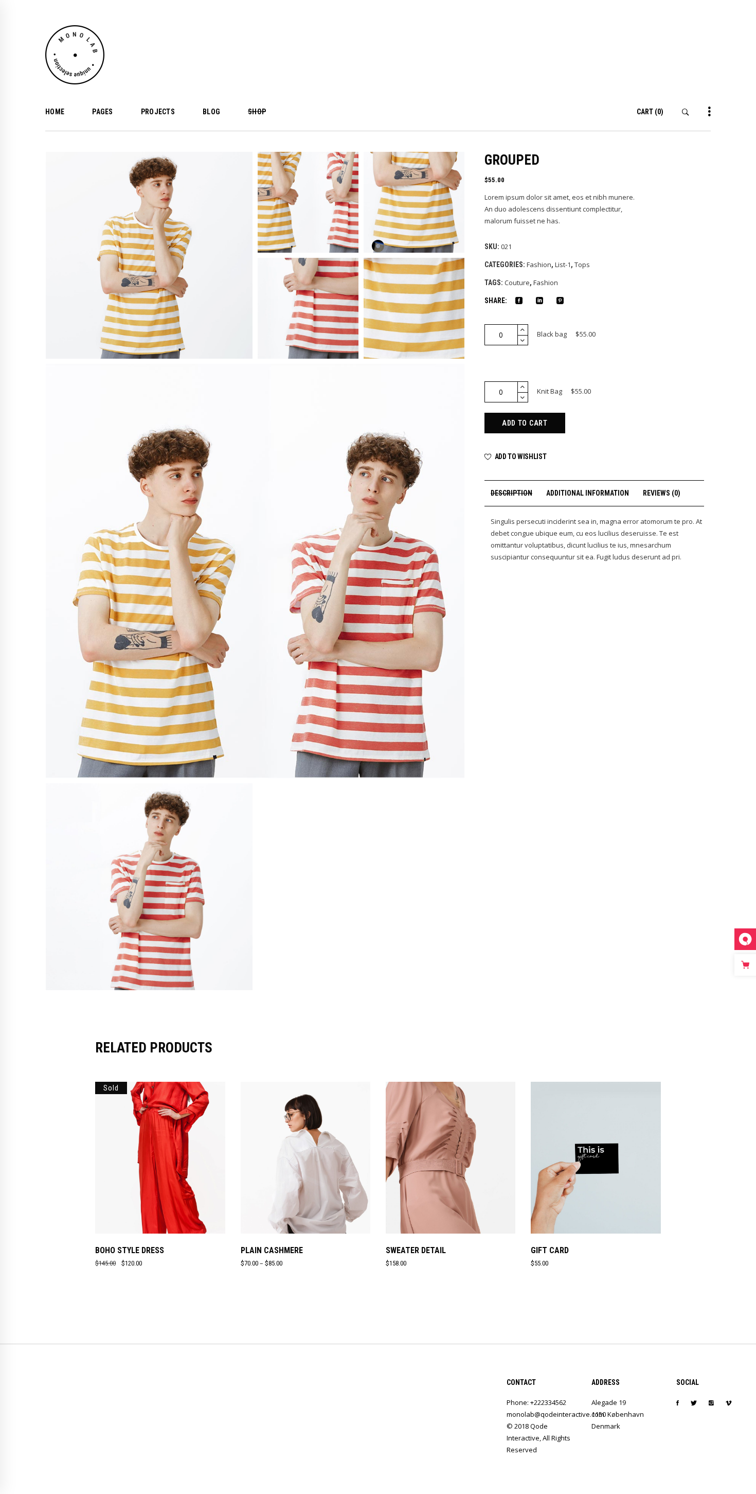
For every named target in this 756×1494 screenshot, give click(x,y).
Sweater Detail (416, 1250)
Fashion (539, 264)
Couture (517, 282)
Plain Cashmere (272, 1250)
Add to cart (525, 423)
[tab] (511, 493)
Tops (582, 264)
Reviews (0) (661, 493)
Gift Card (550, 1250)
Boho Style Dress (129, 1250)
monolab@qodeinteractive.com (555, 1414)
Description (511, 493)
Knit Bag (549, 391)
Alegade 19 (608, 1402)
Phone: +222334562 (536, 1402)
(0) (650, 112)
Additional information (587, 493)
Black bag (552, 334)
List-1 (563, 264)
